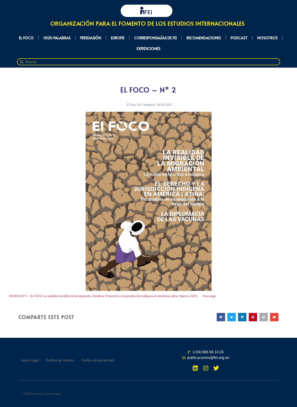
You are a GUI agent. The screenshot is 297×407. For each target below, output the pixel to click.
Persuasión (90, 37)
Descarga (209, 296)
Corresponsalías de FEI (155, 37)
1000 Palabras (57, 37)
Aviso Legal (30, 360)
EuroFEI (117, 37)
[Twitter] (216, 368)
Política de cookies (60, 360)
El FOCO (26, 37)
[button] (221, 317)
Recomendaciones (204, 37)
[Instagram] (206, 368)
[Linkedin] (195, 368)
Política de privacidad (97, 360)
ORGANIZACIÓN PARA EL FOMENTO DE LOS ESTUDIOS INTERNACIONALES (147, 23)
